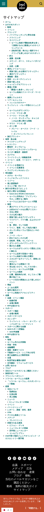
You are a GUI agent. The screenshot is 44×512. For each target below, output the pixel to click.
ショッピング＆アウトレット (19, 84)
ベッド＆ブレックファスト (18, 178)
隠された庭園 (14, 246)
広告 (29, 468)
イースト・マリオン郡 (18, 115)
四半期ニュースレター (18, 430)
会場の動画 (14, 303)
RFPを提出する (13, 306)
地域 (9, 339)
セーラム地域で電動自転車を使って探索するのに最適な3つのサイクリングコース (25, 45)
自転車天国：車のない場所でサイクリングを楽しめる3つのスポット (25, 51)
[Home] (22, 6)
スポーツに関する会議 (16, 326)
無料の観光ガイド (14, 290)
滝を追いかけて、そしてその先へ (23, 266)
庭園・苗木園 (14, 58)
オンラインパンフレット (24, 134)
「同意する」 (33, 508)
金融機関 (11, 347)
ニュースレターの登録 (18, 428)
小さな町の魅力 (15, 214)
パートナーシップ (14, 407)
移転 (7, 337)
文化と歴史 (14, 212)
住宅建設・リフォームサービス (20, 363)
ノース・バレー (15, 235)
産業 (7, 386)
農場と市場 (12, 87)
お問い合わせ (10, 365)
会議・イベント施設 (15, 298)
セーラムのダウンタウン (19, 110)
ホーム (8, 22)
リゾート (11, 181)
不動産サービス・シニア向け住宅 (21, 352)
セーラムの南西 (15, 272)
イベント (11, 30)
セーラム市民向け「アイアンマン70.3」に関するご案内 (23, 197)
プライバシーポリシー (14, 376)
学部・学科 (12, 345)
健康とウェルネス (14, 97)
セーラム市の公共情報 (16, 342)
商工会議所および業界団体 (18, 355)
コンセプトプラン (16, 433)
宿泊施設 (9, 173)
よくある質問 (12, 287)
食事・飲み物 (10, 139)
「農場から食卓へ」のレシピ (21, 89)
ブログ (8, 368)
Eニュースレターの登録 (19, 402)
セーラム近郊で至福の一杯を (21, 253)
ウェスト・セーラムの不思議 (21, 269)
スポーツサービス (14, 316)
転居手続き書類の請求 (16, 360)
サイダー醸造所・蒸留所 (17, 152)
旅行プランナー (13, 136)
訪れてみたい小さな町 (18, 238)
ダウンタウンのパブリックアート (23, 243)
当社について (12, 389)
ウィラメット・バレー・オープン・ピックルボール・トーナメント (25, 322)
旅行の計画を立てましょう (16, 188)
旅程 (9, 204)
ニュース (11, 399)
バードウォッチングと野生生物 (22, 35)
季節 (9, 285)
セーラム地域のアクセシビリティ (21, 293)
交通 (9, 358)
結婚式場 (13, 300)
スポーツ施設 (12, 311)
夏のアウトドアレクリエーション (23, 207)
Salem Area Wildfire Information (21, 194)
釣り (11, 56)
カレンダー (12, 319)
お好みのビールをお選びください (23, 209)
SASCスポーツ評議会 (15, 329)
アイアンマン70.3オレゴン (18, 170)
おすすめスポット (12, 24)
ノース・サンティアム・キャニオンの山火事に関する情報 (25, 119)
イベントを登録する (15, 165)
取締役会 (13, 391)
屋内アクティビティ (17, 74)
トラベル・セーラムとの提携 (17, 378)
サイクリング (14, 40)
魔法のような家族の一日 (19, 264)
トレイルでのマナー (17, 102)
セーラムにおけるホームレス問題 (23, 201)
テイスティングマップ (16, 141)
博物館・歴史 (12, 76)
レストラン (12, 144)
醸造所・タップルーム (16, 147)
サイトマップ (22, 489)
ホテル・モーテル (14, 175)
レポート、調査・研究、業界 (19, 410)
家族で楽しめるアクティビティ (22, 217)
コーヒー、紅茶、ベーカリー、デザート (24, 160)
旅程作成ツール (11, 373)
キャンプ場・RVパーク (16, 186)
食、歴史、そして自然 (18, 225)
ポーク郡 (13, 126)
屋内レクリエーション (16, 69)
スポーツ (9, 308)
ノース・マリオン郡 (17, 113)
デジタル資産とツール (16, 415)
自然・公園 (14, 66)
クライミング (14, 37)
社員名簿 (13, 394)
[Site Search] (40, 3)
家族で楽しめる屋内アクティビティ (24, 71)
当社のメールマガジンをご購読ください (21, 371)
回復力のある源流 (14, 423)
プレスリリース (15, 420)
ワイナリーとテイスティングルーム (22, 149)
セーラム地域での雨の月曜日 (21, 256)
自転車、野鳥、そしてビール (21, 240)
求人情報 (13, 397)
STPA (9, 412)
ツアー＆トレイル (14, 100)
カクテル (11, 154)
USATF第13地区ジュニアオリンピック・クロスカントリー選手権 (22, 437)
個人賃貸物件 (12, 183)
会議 (7, 295)
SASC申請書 (14, 332)
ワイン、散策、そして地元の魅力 (23, 227)
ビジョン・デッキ (16, 425)
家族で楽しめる (13, 82)
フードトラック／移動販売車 (19, 157)
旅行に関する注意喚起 (16, 191)
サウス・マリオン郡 (17, 123)
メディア (11, 417)
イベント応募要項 (16, 167)
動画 (9, 27)
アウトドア (12, 32)
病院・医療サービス (15, 350)
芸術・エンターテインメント (19, 79)
